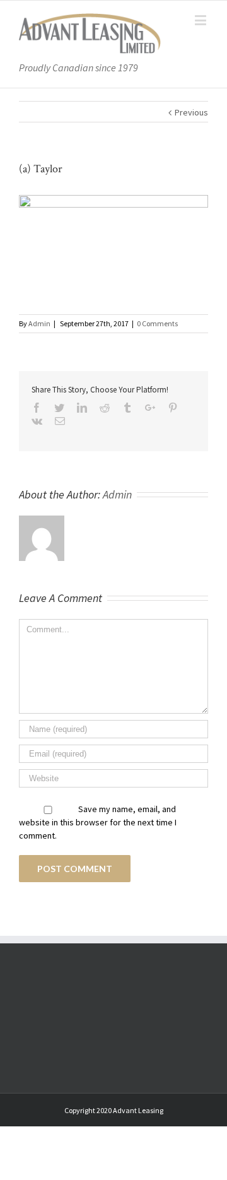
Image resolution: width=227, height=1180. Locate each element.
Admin (39, 323)
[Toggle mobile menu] (201, 20)
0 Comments (157, 323)
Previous (191, 112)
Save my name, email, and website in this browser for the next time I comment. (98, 822)
